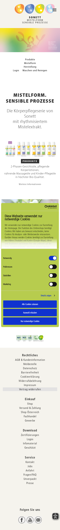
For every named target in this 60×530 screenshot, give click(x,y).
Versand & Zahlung (30, 408)
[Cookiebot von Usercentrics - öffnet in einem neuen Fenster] (44, 207)
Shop (30, 403)
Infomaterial (30, 443)
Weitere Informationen (30, 184)
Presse (30, 483)
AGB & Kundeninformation (30, 359)
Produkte (30, 59)
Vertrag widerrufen (30, 389)
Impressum (30, 385)
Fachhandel (30, 416)
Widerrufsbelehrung (30, 380)
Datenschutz (30, 368)
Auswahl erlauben (30, 312)
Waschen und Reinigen (34, 70)
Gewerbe (30, 420)
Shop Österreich (30, 412)
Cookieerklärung (30, 376)
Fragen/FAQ (30, 474)
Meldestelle (30, 364)
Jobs (30, 466)
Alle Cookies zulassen (30, 304)
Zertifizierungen (30, 435)
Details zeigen (46, 295)
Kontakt (30, 462)
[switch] (53, 266)
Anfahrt (30, 470)
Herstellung (30, 66)
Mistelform (30, 63)
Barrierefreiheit (30, 372)
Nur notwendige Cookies (30, 321)
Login (16, 70)
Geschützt (30, 447)
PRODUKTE (30, 161)
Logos (30, 439)
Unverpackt (30, 479)
